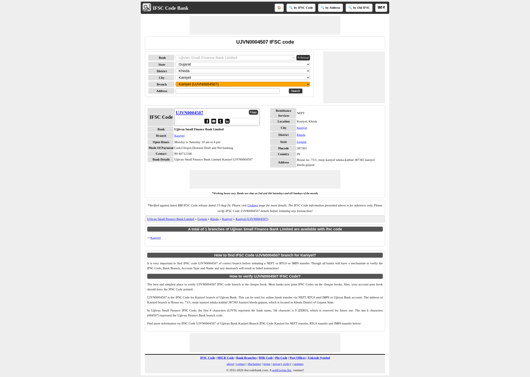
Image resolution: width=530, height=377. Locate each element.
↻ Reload (303, 57)
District (162, 71)
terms (266, 364)
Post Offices (298, 357)
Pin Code (281, 357)
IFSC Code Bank (170, 8)
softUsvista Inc (282, 370)
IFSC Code (207, 357)
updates (299, 364)
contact (241, 364)
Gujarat (301, 142)
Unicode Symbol (319, 357)
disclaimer (254, 364)
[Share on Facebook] (206, 121)
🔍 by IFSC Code (301, 7)
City (162, 77)
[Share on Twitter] (220, 121)
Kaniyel (179, 135)
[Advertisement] (265, 25)
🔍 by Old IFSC (359, 7)
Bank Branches (246, 357)
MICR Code (225, 357)
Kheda (301, 134)
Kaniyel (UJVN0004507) (252, 219)
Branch (162, 84)
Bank (162, 57)
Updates (252, 205)
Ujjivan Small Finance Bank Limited (170, 219)
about (230, 364)
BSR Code (266, 357)
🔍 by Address (330, 7)
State (161, 64)
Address (161, 91)
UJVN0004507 (189, 112)
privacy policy (282, 364)
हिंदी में (381, 7)
